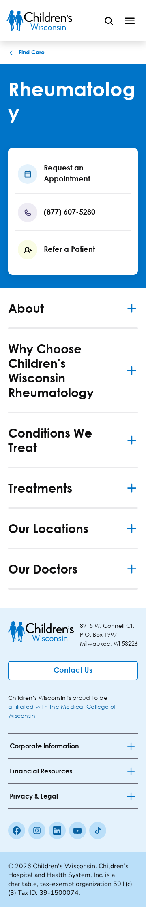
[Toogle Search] (108, 20)
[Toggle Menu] (130, 20)
